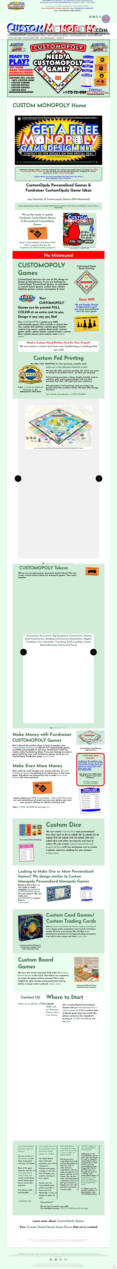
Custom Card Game (61, 927)
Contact (58, 1257)
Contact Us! (30, 997)
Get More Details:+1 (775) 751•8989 (90, 782)
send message (82, 1208)
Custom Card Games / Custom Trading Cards (66, 1253)
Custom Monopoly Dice (91, 1253)
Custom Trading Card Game (83, 927)
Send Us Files (88, 1255)
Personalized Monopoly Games (60, 1255)
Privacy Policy (78, 1255)
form (68, 1021)
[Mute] (96, 162)
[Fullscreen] (99, 162)
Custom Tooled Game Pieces (49, 1254)
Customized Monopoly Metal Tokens (72, 1254)
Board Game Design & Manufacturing (61, 1266)
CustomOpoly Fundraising (25, 748)
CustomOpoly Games (70, 1221)
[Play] (17, 162)
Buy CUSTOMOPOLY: (82, 8)
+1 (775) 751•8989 (32, 387)
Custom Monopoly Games (95, 1254)
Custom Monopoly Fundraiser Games (26, 1254)
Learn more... (49, 756)
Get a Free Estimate (101, 1255)
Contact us (56, 1241)
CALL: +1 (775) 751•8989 (88, 2)
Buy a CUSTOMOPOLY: (68, 10)
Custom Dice (68, 832)
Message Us (28, 390)
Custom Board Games (43, 1253)
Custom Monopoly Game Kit (39, 1255)
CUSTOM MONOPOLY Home (26, 1253)
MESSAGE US (76, 2)
